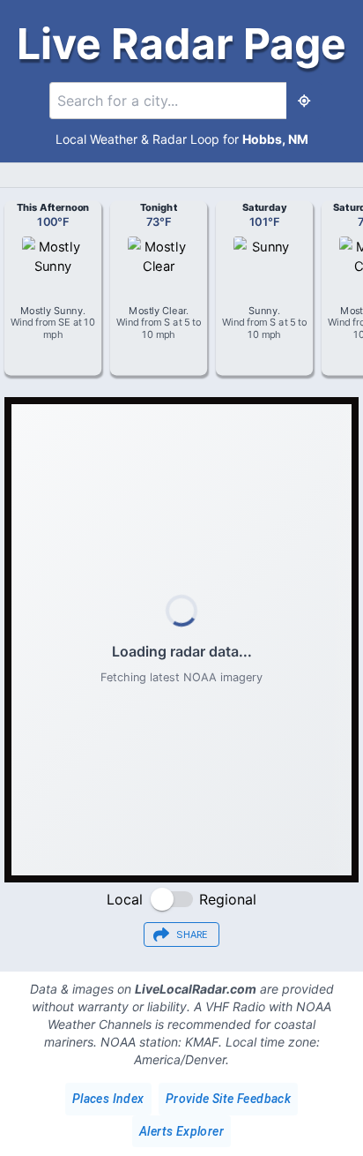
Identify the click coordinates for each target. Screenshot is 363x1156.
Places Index (108, 1099)
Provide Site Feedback (228, 1099)
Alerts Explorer (181, 1131)
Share (192, 935)
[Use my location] (304, 100)
